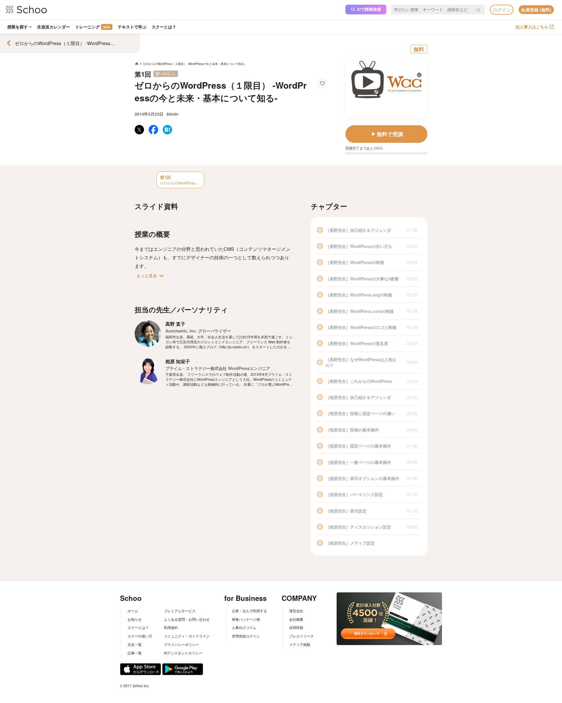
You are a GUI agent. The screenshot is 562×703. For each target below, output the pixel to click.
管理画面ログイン (246, 635)
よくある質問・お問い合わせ (187, 619)
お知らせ (135, 619)
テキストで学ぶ (132, 27)
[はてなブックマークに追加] (167, 129)
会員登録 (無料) (536, 9)
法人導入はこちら (531, 27)
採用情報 (296, 627)
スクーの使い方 (140, 635)
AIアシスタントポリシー (183, 652)
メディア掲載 (299, 644)
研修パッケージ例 (246, 619)
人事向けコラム (244, 627)
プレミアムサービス (180, 610)
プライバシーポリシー (181, 644)
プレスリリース (301, 635)
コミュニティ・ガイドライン (187, 635)
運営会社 (296, 610)
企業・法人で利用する (249, 610)
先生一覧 (135, 644)
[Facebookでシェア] (153, 129)
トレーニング (92, 27)
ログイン (501, 9)
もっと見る (151, 275)
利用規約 (171, 627)
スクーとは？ (164, 27)
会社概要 (296, 619)
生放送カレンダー (53, 27)
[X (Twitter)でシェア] (139, 129)
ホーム (133, 610)
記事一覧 (135, 652)
